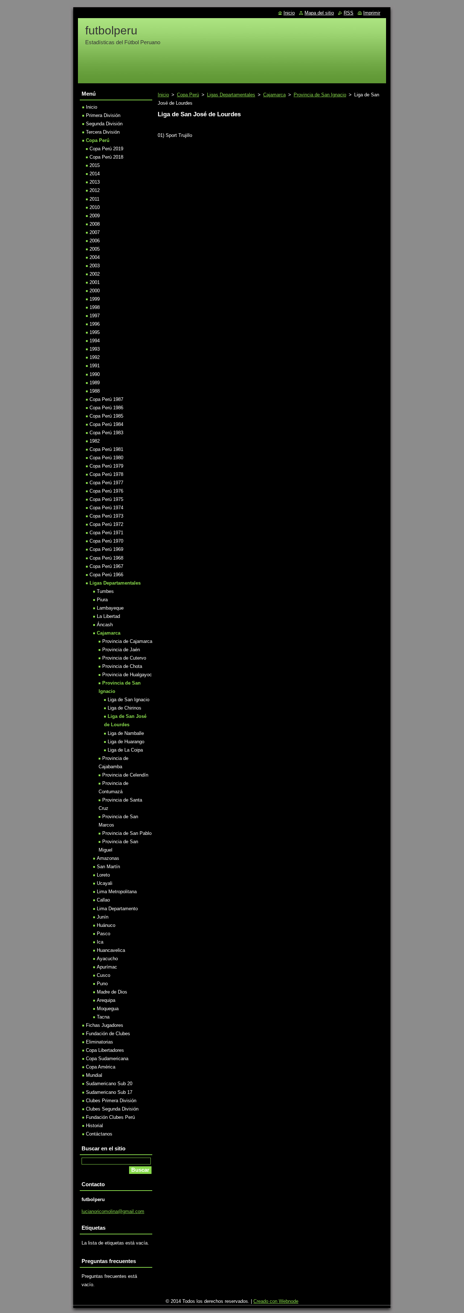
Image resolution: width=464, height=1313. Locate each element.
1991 (95, 365)
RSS (348, 13)
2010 (95, 207)
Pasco (103, 933)
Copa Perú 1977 (106, 482)
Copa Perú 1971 (106, 532)
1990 (95, 374)
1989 (95, 382)
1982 (95, 441)
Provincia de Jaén (121, 649)
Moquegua (108, 1008)
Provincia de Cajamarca (127, 641)
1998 (95, 307)
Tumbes (105, 591)
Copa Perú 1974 (106, 507)
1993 (95, 349)
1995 (95, 332)
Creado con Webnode (275, 1301)
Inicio (163, 94)
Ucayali (104, 883)
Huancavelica (111, 950)
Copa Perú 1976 (106, 491)
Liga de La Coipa (125, 750)
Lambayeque (110, 608)
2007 (95, 232)
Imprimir (371, 13)
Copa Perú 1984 (106, 424)
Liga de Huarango (126, 741)
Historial (94, 1125)
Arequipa (106, 1000)
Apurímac (107, 967)
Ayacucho (107, 958)
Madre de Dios (112, 992)
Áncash (105, 624)
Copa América (100, 1067)
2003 (95, 265)
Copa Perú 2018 (106, 157)
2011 (94, 199)
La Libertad (108, 616)
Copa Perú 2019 (106, 148)
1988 (95, 391)
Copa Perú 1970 (106, 541)
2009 (95, 215)
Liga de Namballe (126, 733)
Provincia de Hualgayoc (127, 674)
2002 (95, 274)
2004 (95, 257)
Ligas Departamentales (231, 94)
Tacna (103, 1017)
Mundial (94, 1075)
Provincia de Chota (122, 666)
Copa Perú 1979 (106, 466)
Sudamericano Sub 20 (109, 1083)
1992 (95, 357)
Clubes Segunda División (112, 1109)
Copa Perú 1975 (106, 499)
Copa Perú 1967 (106, 566)
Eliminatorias (99, 1042)
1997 (95, 315)
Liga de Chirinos (124, 708)
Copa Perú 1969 (106, 549)
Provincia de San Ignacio (320, 94)
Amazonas (108, 858)
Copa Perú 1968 (106, 558)
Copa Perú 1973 (106, 516)
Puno (102, 983)
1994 (95, 340)
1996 (95, 324)
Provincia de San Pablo (127, 833)
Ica (100, 942)
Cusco (103, 975)
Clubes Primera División (111, 1100)
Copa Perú (188, 94)
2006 (95, 240)
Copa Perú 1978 (106, 474)
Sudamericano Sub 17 (109, 1092)
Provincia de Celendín (125, 775)
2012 (95, 190)
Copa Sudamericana (107, 1058)
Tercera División (103, 132)
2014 (95, 173)
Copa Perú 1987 (106, 399)
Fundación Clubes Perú (110, 1117)
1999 (95, 299)
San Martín (108, 866)
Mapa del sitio (319, 13)
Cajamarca (274, 94)
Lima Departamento (117, 908)
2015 (95, 165)
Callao (103, 900)
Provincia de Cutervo (124, 658)
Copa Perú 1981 (106, 449)
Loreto (103, 875)
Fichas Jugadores (104, 1025)
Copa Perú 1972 (106, 524)
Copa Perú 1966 (106, 574)
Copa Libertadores (105, 1050)
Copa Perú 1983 (106, 432)
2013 (95, 182)
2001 (95, 282)
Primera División (103, 115)
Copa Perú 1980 (106, 457)
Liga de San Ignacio (128, 699)
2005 (95, 249)
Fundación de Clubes (108, 1033)
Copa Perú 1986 (106, 407)
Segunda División (104, 123)
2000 (95, 290)
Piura (102, 599)
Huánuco (106, 925)
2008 (95, 224)
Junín (102, 917)
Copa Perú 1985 (106, 416)
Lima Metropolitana (117, 891)
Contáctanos (99, 1134)
